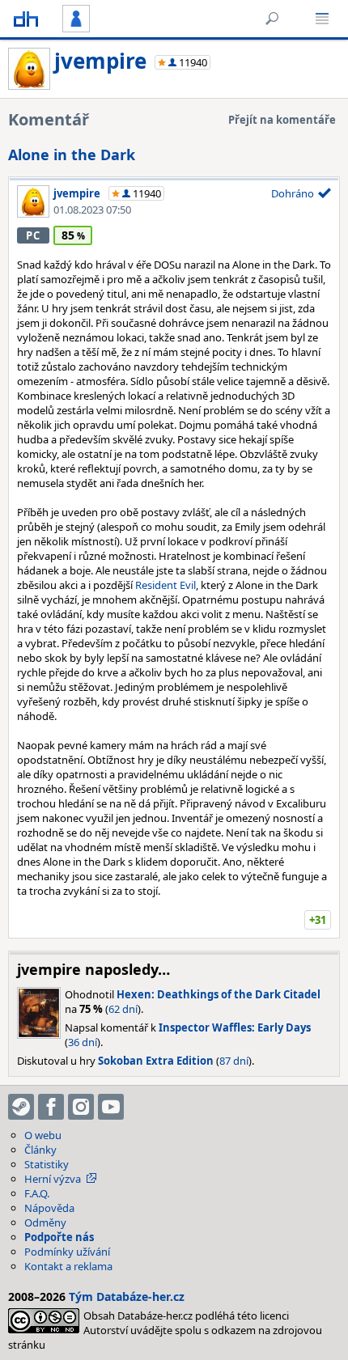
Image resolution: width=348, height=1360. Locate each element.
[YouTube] (111, 1107)
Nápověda (49, 1208)
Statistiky (46, 1164)
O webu (43, 1135)
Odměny (45, 1222)
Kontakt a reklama (68, 1266)
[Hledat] (272, 19)
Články (40, 1149)
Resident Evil (165, 585)
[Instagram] (81, 1107)
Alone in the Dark (71, 154)
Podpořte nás (59, 1237)
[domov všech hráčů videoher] (26, 19)
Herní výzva (52, 1178)
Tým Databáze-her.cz (127, 1296)
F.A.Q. (36, 1193)
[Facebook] (51, 1107)
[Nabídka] (322, 19)
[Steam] (21, 1107)
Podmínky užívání (67, 1251)
